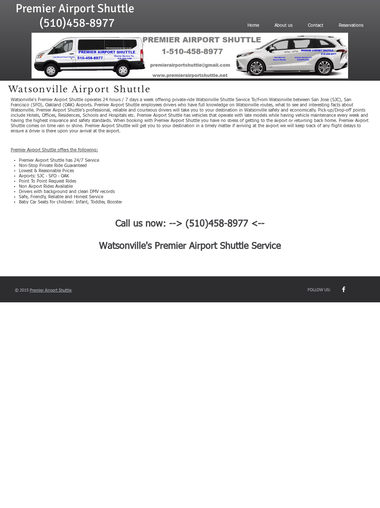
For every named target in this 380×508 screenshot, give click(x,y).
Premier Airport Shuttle (75, 8)
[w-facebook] (343, 289)
